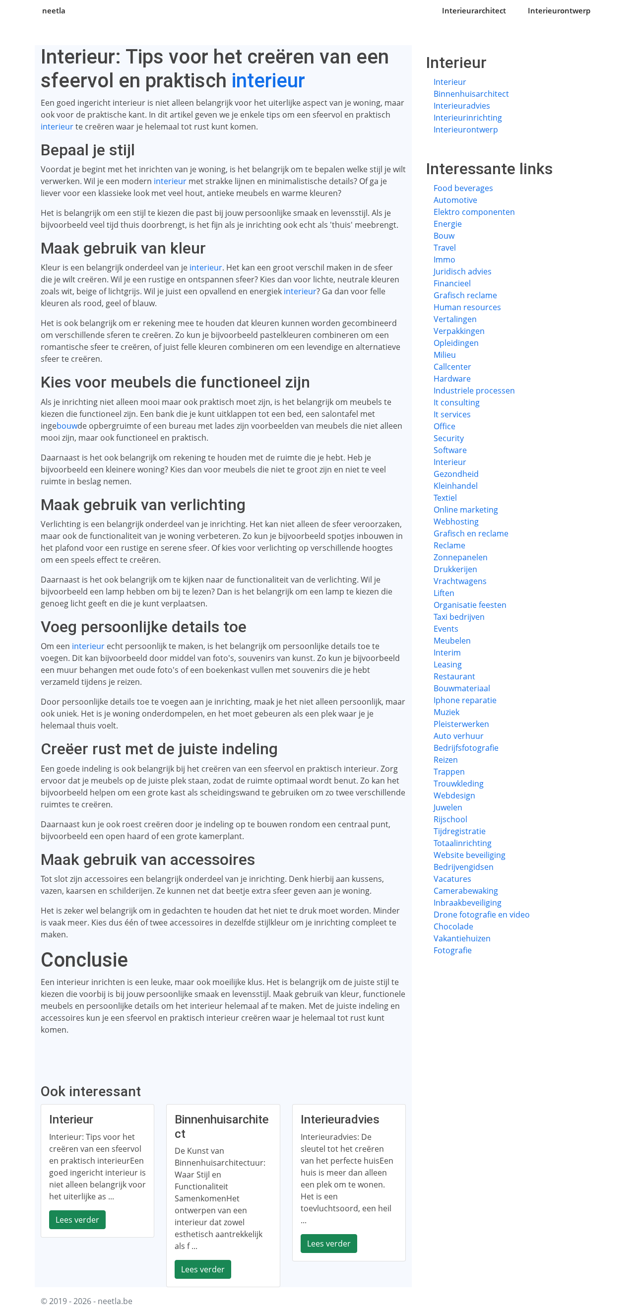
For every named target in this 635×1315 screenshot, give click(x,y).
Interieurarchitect (474, 10)
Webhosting (456, 521)
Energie (448, 223)
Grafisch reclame (465, 295)
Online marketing (466, 509)
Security (449, 438)
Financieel (452, 283)
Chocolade (453, 926)
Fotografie (453, 950)
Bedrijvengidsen (464, 866)
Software (450, 450)
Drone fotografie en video (482, 914)
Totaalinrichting (463, 843)
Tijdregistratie (460, 831)
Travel (445, 247)
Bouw (444, 235)
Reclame (449, 545)
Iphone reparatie (465, 700)
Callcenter (452, 366)
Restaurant (454, 676)
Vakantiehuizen (462, 938)
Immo (444, 259)
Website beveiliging (470, 855)
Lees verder (77, 1219)
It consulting (457, 402)
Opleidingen (456, 342)
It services (452, 414)
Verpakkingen (459, 331)
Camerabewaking (466, 890)
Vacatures (452, 878)
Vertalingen (455, 319)
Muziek (446, 712)
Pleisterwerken (461, 724)
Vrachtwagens (460, 581)
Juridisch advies (463, 271)
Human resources (467, 307)
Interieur (450, 81)
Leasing (448, 664)
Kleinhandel (456, 485)
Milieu (445, 354)
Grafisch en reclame (471, 533)
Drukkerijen (455, 569)
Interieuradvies (462, 105)
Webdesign (454, 795)
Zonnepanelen (461, 557)
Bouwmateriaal (462, 688)
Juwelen (448, 807)
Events (446, 628)
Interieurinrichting (468, 117)
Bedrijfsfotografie (466, 747)
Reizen (446, 759)
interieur (268, 80)
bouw (67, 425)
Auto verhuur (459, 735)
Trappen (449, 771)
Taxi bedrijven (459, 616)
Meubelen (452, 640)
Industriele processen (474, 390)
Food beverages (463, 188)
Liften (444, 593)
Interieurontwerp (559, 10)
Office (444, 426)
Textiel (445, 497)
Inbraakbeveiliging (468, 902)
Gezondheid (456, 473)
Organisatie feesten (470, 604)
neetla (53, 10)
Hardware (452, 378)
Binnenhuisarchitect (471, 93)
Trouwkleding (459, 783)
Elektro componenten (474, 211)
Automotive (455, 200)
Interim (447, 652)
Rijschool (450, 819)
